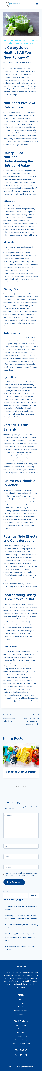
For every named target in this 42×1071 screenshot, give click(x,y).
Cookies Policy (21, 1036)
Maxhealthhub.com (14, 972)
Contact (21, 1029)
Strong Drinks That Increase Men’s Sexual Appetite (31, 719)
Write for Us (21, 1025)
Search (6, 892)
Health (21, 1007)
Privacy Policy (21, 1040)
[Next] (35, 764)
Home (21, 999)
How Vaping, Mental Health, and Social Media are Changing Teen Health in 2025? (21, 937)
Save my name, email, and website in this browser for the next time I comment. (21, 874)
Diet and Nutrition (10, 40)
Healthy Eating (25, 40)
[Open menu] (36, 4)
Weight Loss (28, 43)
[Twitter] (21, 1055)
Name (7, 846)
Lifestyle (21, 1003)
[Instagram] (26, 1055)
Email (7, 857)
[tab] (16, 786)
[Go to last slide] (6, 764)
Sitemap (21, 1014)
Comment (9, 815)
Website (7, 867)
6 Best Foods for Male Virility (9, 718)
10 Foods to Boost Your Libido (21, 771)
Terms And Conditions (21, 1043)
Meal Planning (16, 43)
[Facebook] (16, 1055)
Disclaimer (21, 1032)
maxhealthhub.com (11, 62)
